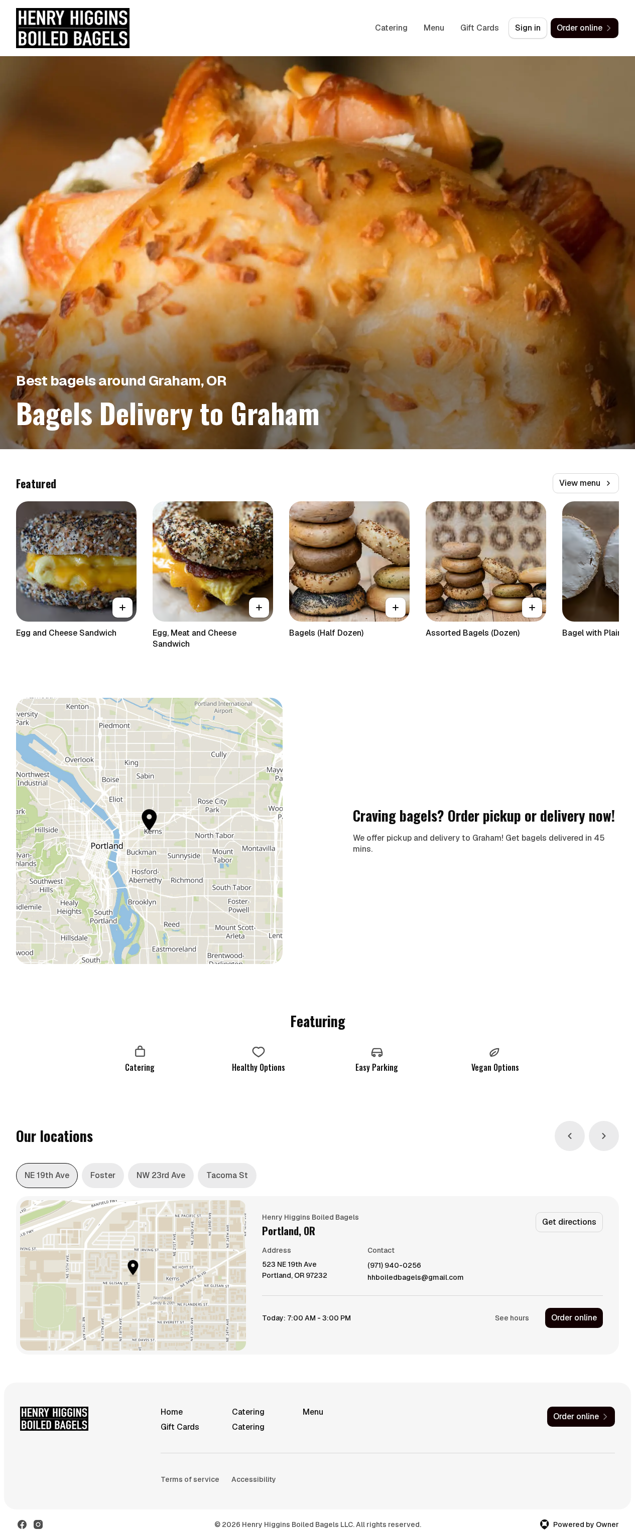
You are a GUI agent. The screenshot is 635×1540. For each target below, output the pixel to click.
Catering (391, 28)
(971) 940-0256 (394, 1265)
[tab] (47, 1175)
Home (172, 1412)
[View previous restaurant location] (570, 1136)
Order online (574, 1317)
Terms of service (190, 1479)
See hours (512, 1317)
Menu (434, 28)
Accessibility (253, 1479)
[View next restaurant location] (604, 1136)
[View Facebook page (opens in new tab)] (22, 1524)
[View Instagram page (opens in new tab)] (38, 1524)
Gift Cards (479, 28)
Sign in (528, 28)
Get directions (569, 1222)
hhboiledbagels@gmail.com (415, 1277)
